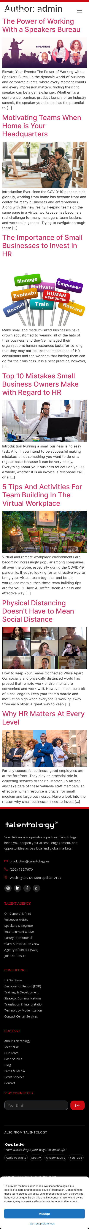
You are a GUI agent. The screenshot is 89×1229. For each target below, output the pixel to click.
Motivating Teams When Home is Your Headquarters (41, 125)
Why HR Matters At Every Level (43, 717)
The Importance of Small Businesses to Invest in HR (42, 245)
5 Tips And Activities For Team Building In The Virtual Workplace (42, 495)
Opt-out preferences (42, 1223)
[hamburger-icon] (79, 11)
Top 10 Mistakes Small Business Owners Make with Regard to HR (40, 384)
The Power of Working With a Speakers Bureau (41, 25)
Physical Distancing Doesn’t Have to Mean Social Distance (38, 611)
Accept (44, 1214)
